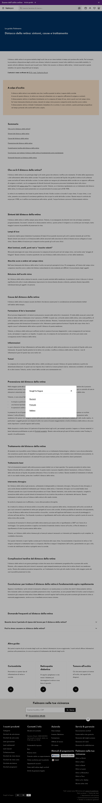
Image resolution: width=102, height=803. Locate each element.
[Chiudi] (71, 391)
